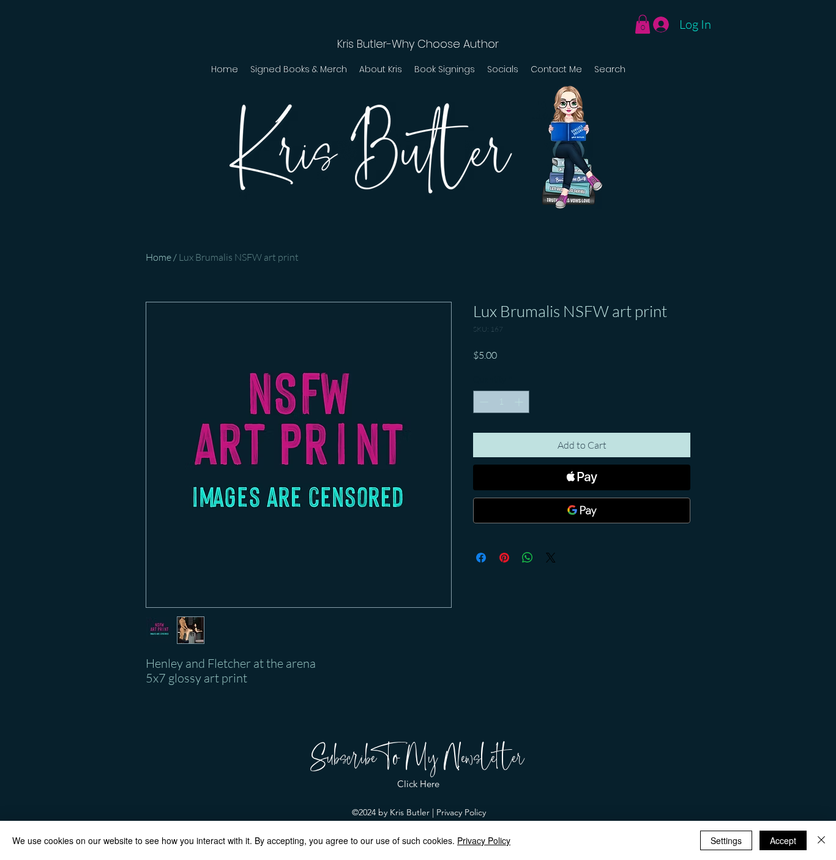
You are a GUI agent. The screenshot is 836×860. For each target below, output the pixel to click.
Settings (726, 840)
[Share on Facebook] (481, 557)
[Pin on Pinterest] (504, 557)
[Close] (821, 840)
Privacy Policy (461, 812)
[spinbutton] (501, 402)
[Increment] (520, 402)
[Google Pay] (581, 510)
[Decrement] (482, 402)
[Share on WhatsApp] (527, 557)
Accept (783, 840)
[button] (643, 24)
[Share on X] (550, 557)
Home (158, 257)
